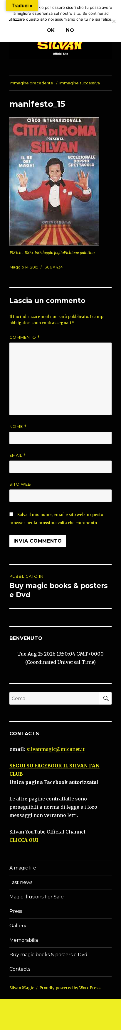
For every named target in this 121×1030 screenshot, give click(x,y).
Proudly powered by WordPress (69, 987)
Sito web (20, 484)
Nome (18, 426)
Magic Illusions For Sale (36, 897)
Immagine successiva (79, 83)
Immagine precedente (31, 83)
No (70, 30)
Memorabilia (23, 940)
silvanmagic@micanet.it (55, 749)
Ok (51, 30)
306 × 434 (54, 267)
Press (15, 911)
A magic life (22, 868)
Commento (24, 337)
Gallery (17, 926)
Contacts (19, 969)
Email (17, 455)
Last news (20, 882)
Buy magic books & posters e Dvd (48, 954)
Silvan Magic (21, 987)
